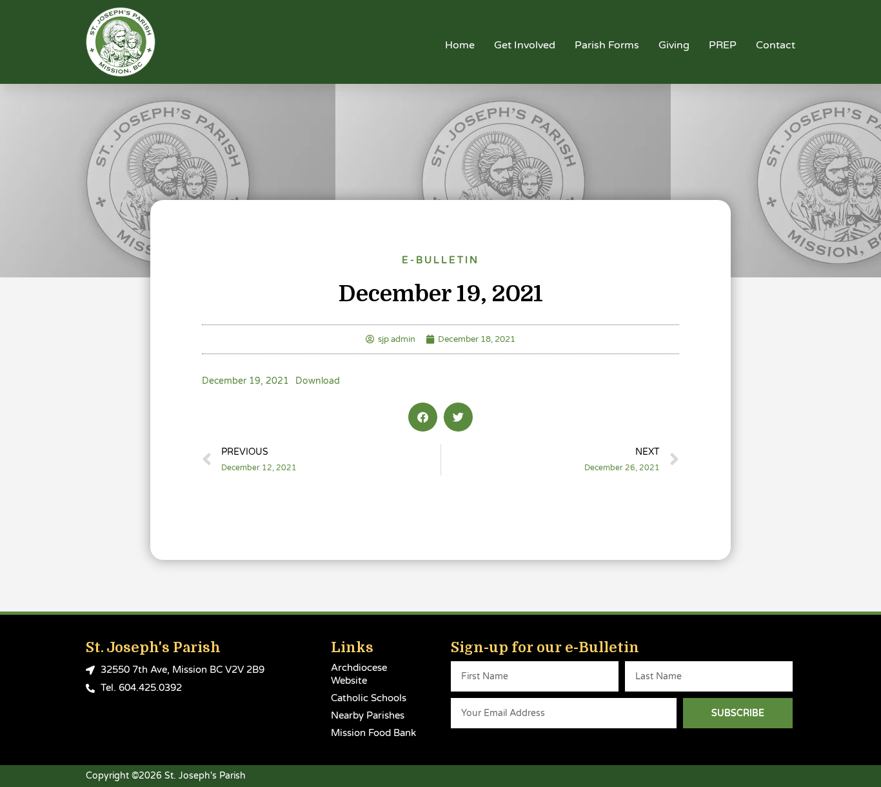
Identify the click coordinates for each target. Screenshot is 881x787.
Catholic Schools (368, 698)
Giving (673, 45)
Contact (775, 45)
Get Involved (524, 45)
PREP (723, 45)
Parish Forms (607, 45)
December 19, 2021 (245, 381)
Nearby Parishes (367, 715)
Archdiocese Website (359, 674)
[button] (422, 417)
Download (317, 381)
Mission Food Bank (373, 733)
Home (460, 45)
